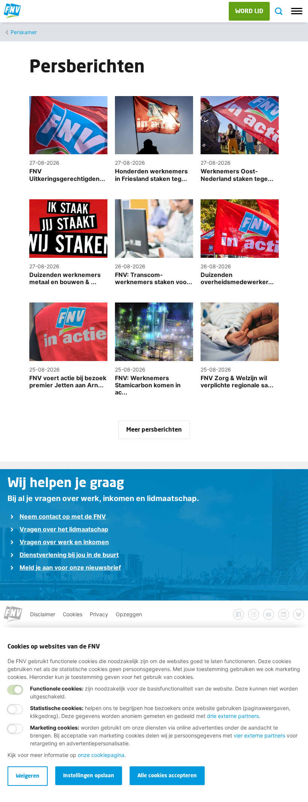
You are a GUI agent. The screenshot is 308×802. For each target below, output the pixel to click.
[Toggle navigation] (296, 11)
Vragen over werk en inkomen (64, 542)
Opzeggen (129, 614)
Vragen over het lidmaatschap (64, 529)
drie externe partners (233, 716)
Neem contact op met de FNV (63, 516)
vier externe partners (259, 735)
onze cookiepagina (101, 755)
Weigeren (27, 775)
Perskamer (24, 32)
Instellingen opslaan (88, 775)
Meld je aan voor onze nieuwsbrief (70, 567)
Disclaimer (42, 614)
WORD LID (249, 10)
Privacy (99, 614)
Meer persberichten (154, 429)
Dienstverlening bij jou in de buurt (69, 554)
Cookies (72, 614)
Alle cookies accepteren (167, 775)
